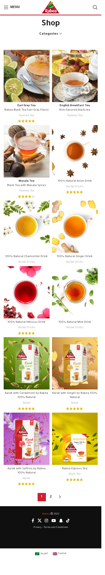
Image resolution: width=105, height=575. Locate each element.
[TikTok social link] (67, 521)
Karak (26, 403)
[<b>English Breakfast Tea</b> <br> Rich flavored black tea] (75, 76)
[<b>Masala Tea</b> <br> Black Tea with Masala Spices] (27, 151)
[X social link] (39, 521)
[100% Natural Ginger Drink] (75, 226)
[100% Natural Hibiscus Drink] (27, 292)
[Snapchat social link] (60, 521)
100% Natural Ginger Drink (75, 256)
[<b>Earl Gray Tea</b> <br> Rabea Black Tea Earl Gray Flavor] (27, 76)
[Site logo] (50, 7)
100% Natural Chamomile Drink (26, 256)
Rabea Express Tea (74, 468)
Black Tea (75, 474)
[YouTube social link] (53, 521)
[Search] (95, 7)
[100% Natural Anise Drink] (75, 151)
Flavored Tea (26, 115)
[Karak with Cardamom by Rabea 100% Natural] (27, 363)
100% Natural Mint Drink (75, 322)
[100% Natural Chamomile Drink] (27, 226)
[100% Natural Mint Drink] (75, 292)
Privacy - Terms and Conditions (50, 527)
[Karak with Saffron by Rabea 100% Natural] (27, 439)
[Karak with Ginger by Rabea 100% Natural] (75, 363)
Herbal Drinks (75, 186)
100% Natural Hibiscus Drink (26, 322)
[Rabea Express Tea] (75, 439)
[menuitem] (41, 554)
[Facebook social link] (33, 521)
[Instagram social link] (46, 521)
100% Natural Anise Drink (75, 181)
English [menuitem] (62, 553)
